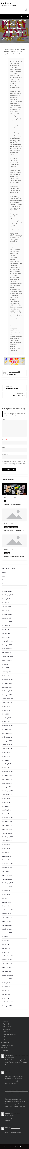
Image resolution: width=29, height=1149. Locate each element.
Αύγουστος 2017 (7, 660)
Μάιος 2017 (5, 668)
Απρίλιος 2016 (6, 718)
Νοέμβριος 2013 (7, 829)
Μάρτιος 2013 (6, 860)
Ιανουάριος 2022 (7, 591)
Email (4, 447)
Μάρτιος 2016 (6, 722)
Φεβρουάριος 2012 (7, 910)
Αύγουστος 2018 (7, 622)
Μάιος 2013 (5, 852)
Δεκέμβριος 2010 (7, 964)
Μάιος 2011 (5, 944)
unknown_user (12, 374)
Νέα (5, 501)
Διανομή (5, 1032)
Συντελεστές (6, 1029)
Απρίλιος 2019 (6, 606)
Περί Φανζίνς (6, 1024)
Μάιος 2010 (5, 990)
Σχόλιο (4, 419)
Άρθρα (5, 527)
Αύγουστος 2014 (7, 795)
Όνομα (4, 440)
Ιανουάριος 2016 (7, 729)
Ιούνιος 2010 (6, 987)
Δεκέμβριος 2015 (7, 733)
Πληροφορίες (5, 1021)
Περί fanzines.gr (8, 1026)
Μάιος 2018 (5, 629)
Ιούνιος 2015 (6, 756)
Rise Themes (21, 1147)
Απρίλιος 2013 (6, 856)
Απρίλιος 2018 (6, 633)
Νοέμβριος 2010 (7, 967)
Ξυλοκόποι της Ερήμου (21, 1055)
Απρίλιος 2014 (6, 810)
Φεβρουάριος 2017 (7, 679)
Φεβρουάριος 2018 (7, 641)
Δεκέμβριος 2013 (7, 825)
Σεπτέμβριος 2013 (7, 837)
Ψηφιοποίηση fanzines (9, 1034)
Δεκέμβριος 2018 (7, 618)
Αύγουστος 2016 (7, 702)
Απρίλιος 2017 (6, 672)
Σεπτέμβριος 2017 (7, 656)
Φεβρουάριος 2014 (7, 818)
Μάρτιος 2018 (6, 637)
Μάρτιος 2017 (6, 676)
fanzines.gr (6, 3)
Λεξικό (5, 1037)
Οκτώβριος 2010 (7, 971)
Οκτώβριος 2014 (7, 787)
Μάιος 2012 (5, 898)
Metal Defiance (21, 1072)
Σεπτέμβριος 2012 (7, 883)
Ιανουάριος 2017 (7, 683)
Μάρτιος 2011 (6, 952)
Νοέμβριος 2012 (7, 875)
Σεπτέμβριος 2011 (7, 929)
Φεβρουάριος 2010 (7, 1002)
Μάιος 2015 (5, 760)
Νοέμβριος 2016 (7, 691)
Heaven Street (15, 1128)
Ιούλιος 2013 (6, 845)
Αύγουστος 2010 (7, 979)
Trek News (17, 1113)
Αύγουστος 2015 (7, 749)
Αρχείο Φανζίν (5, 1042)
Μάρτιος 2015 (6, 768)
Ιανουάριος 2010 (7, 1006)
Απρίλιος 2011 (6, 948)
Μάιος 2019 (5, 603)
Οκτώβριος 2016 (7, 695)
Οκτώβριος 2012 (7, 879)
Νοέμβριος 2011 (6, 921)
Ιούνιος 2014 (6, 802)
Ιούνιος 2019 (6, 599)
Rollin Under (9, 1095)
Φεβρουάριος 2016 (7, 725)
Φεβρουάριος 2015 (7, 772)
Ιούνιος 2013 (6, 848)
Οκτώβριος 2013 (7, 833)
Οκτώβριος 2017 (7, 653)
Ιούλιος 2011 (5, 937)
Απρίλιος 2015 (6, 764)
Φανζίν (4, 584)
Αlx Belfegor (9, 1072)
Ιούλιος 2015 (6, 752)
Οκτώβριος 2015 (7, 741)
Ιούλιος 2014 (6, 798)
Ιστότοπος (5, 454)
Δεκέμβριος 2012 (7, 871)
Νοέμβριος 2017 (7, 649)
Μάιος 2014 (5, 806)
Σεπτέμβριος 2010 (7, 975)
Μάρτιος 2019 (6, 610)
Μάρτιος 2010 (6, 998)
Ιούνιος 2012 (6, 894)
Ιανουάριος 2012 (7, 914)
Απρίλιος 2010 (6, 994)
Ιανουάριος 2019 (7, 614)
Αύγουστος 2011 (7, 933)
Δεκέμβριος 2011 (7, 917)
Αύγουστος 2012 (7, 887)
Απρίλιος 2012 (6, 902)
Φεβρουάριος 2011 (7, 956)
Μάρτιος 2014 (6, 814)
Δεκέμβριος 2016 (7, 687)
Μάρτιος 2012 (6, 906)
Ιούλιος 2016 (6, 706)
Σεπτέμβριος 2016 (7, 699)
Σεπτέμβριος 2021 (7, 595)
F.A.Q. (4, 1039)
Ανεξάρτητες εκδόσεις (8, 568)
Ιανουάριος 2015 (7, 775)
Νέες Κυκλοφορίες (14, 527)
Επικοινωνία (4, 1050)
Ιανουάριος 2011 (7, 960)
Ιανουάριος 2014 (7, 821)
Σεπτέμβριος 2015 (7, 745)
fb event (7, 55)
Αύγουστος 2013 (7, 841)
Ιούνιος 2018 (6, 626)
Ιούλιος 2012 (6, 891)
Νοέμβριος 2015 (7, 737)
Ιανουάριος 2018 (7, 645)
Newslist (7, 1147)
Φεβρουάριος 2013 (7, 864)
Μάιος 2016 (5, 714)
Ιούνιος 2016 (6, 710)
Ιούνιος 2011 (5, 941)
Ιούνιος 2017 (6, 664)
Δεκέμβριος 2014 (7, 779)
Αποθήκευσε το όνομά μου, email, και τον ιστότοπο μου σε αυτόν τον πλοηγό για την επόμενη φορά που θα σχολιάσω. (15, 463)
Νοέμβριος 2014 (7, 783)
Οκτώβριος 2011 (7, 925)
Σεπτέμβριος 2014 (7, 791)
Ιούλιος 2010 (6, 983)
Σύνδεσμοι (4, 1048)
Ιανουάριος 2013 (7, 868)
